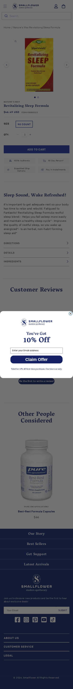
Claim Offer (36, 359)
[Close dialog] (70, 313)
